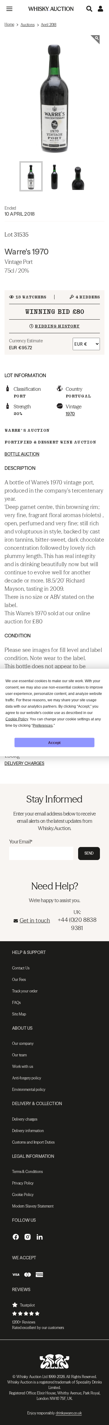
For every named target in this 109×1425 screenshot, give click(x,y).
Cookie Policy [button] (16, 719)
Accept (54, 742)
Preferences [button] (43, 725)
